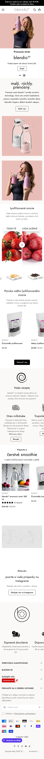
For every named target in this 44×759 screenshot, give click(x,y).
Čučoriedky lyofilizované (12, 343)
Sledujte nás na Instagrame (22, 592)
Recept (16, 439)
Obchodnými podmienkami (25, 713)
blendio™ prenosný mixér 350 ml (14, 498)
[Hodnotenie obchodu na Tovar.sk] (20, 680)
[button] (39, 9)
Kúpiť (22, 68)
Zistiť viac (22, 108)
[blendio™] (22, 9)
